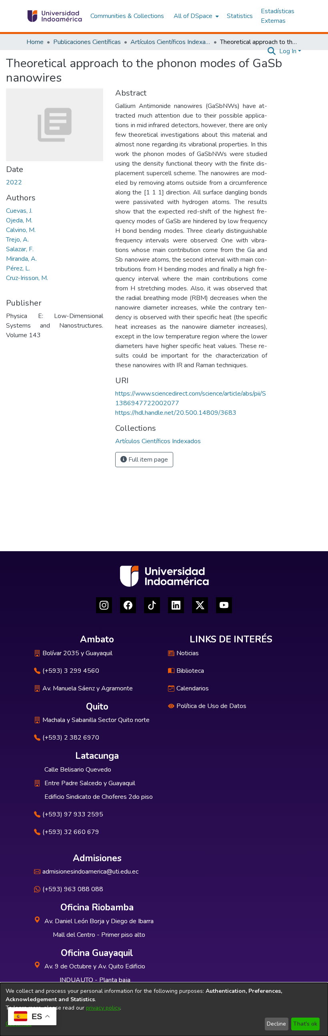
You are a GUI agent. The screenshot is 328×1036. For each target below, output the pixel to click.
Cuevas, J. (19, 210)
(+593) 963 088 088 (72, 889)
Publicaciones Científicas (87, 42)
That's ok (305, 1024)
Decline (276, 1024)
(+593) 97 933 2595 (72, 814)
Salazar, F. (20, 249)
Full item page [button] (147, 459)
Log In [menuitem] (287, 51)
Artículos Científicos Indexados (170, 42)
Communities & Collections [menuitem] (127, 16)
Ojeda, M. (19, 220)
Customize (19, 1024)
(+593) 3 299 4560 (70, 670)
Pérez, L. (18, 268)
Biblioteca (190, 670)
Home (35, 42)
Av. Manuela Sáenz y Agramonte (87, 688)
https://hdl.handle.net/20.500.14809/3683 (175, 412)
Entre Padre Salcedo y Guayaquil (89, 783)
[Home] (54, 16)
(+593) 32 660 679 (70, 832)
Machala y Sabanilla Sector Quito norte (96, 720)
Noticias (187, 653)
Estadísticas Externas (277, 16)
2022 (14, 182)
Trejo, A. (17, 239)
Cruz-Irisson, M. (27, 278)
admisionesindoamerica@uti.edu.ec (90, 871)
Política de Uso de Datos (211, 706)
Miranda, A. (21, 258)
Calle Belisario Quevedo (77, 769)
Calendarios (192, 688)
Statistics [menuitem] (240, 16)
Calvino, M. (21, 230)
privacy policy (103, 1008)
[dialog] (164, 1009)
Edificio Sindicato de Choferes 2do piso (98, 796)
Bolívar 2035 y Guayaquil (77, 653)
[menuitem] (195, 16)
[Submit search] (272, 51)
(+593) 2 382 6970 (70, 737)
